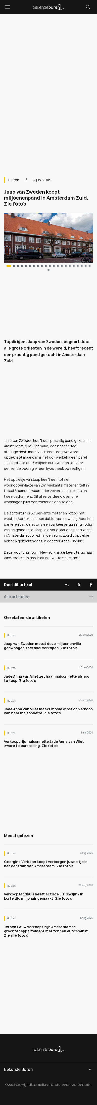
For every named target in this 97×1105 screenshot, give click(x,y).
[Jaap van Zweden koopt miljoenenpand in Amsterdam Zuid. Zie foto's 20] (90, 266)
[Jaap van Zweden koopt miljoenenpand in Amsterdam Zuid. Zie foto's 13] (62, 266)
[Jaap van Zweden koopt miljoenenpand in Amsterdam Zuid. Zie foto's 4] (26, 266)
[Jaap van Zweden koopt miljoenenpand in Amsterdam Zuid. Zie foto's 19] (86, 266)
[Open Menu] (7, 7)
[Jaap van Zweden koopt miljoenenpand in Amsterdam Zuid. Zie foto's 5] (30, 266)
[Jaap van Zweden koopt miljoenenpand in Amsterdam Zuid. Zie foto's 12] (58, 266)
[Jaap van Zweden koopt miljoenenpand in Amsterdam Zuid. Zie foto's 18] (82, 266)
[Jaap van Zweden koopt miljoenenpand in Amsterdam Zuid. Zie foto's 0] (8, 266)
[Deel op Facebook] (91, 585)
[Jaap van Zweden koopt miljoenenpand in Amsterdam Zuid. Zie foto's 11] (54, 266)
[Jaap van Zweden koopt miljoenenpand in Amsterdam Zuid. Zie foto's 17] (78, 266)
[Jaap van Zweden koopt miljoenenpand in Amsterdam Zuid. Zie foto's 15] (70, 266)
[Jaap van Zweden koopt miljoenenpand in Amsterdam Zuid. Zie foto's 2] (18, 266)
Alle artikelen (16, 596)
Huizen (13, 179)
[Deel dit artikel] (67, 585)
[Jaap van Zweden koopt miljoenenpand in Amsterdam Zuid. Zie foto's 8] (42, 266)
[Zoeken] (88, 7)
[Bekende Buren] (48, 7)
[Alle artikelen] (48, 270)
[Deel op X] (79, 585)
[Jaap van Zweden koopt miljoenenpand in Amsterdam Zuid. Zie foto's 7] (38, 266)
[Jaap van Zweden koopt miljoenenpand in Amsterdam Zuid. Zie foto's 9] (46, 266)
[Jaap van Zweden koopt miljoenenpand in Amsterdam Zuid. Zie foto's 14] (66, 266)
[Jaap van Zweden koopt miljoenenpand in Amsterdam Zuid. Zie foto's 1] (14, 266)
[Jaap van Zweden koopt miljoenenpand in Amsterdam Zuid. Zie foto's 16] (74, 266)
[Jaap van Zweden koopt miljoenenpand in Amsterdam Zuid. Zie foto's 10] (50, 266)
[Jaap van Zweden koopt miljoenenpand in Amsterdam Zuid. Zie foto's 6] (34, 266)
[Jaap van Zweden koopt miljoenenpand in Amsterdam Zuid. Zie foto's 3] (22, 266)
